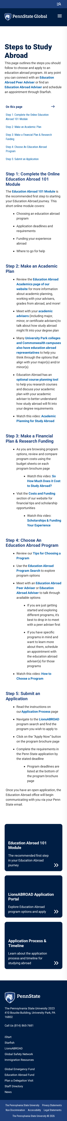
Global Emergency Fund (20, 1069)
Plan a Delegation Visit (19, 1080)
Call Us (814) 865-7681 (19, 1025)
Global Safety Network (19, 1054)
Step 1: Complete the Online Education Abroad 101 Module (27, 117)
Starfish (9, 1042)
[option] (19, 1037)
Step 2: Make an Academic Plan (23, 127)
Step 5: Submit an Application (22, 159)
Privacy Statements (52, 1105)
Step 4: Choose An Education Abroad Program (26, 149)
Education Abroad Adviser (23, 87)
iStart (8, 1037)
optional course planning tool (37, 379)
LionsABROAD (49, 719)
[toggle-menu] (59, 16)
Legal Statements (52, 1110)
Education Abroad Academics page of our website (37, 284)
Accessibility (34, 1110)
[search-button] (59, 4)
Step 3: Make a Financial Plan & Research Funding (29, 137)
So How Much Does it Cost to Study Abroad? (43, 481)
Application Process (35, 711)
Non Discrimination (15, 1110)
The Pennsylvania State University (22, 1105)
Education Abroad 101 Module (33, 191)
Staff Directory (14, 1086)
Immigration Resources (19, 1060)
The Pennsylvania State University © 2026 (34, 1116)
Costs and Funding (42, 493)
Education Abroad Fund (19, 1075)
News (8, 1092)
